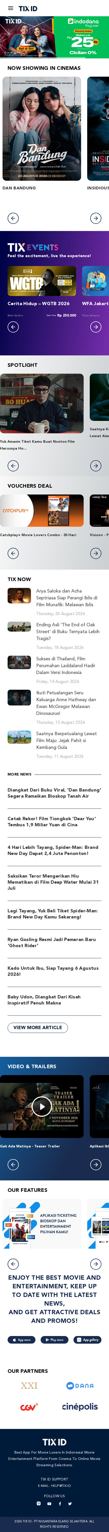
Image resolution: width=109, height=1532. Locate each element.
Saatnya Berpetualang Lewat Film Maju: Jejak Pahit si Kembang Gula (66, 741)
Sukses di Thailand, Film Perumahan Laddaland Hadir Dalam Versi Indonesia (65, 666)
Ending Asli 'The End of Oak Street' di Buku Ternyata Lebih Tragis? (68, 632)
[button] (13, 218)
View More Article (37, 1028)
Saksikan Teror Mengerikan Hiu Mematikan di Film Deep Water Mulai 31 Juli (53, 882)
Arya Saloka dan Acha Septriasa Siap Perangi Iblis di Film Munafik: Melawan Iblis (66, 598)
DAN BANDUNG (19, 188)
